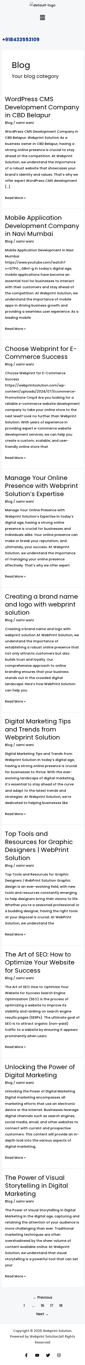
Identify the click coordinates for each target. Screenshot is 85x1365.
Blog (8, 122)
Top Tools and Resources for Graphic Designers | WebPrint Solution (39, 845)
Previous (42, 1297)
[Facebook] (26, 1355)
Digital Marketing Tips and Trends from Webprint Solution (38, 729)
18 (61, 1305)
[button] (42, 18)
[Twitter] (48, 1355)
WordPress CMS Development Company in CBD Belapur (42, 107)
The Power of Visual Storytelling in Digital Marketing (36, 1185)
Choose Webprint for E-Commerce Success (41, 352)
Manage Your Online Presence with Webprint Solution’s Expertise (41, 485)
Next (42, 1314)
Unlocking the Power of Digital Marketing (40, 1071)
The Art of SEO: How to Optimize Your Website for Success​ (40, 962)
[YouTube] (37, 1355)
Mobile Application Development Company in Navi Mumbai (42, 225)
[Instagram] (59, 1355)
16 (42, 1305)
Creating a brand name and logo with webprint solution (41, 604)
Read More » (15, 197)
